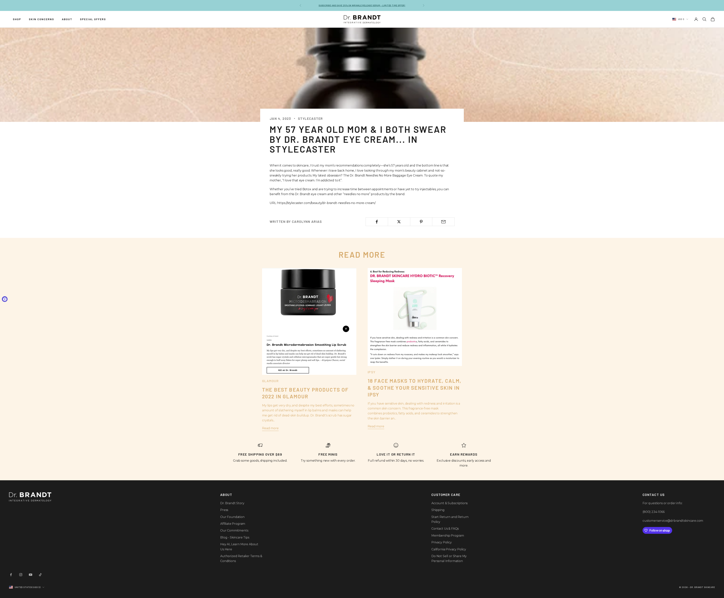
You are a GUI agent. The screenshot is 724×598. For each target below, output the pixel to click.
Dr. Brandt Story (232, 503)
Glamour (270, 381)
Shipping (438, 510)
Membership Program (447, 535)
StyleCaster (310, 118)
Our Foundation (232, 517)
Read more (270, 428)
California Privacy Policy (448, 549)
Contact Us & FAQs (445, 528)
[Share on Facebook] (377, 222)
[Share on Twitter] (399, 222)
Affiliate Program (232, 523)
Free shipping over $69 (362, 5)
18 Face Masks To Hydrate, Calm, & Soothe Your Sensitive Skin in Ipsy (414, 387)
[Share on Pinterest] (421, 222)
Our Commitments (234, 530)
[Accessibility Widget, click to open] (5, 299)
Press (224, 510)
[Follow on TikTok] (40, 575)
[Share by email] (443, 222)
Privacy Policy (441, 542)
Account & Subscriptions (449, 503)
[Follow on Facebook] (11, 575)
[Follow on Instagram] (21, 575)
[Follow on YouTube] (30, 575)
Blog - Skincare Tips (234, 537)
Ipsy (372, 372)
